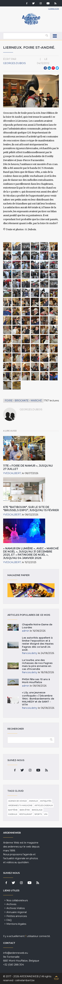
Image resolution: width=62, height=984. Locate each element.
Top (56, 979)
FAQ (9, 920)
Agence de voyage (17, 801)
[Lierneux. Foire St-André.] (7, 246)
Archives (11, 904)
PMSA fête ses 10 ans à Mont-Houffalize (36, 681)
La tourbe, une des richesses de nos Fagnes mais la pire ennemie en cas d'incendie (37, 665)
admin (25, 630)
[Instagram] (40, 4)
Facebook (45, 68)
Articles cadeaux (44, 805)
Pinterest (53, 68)
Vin (45, 814)
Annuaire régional (16, 912)
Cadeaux (12, 814)
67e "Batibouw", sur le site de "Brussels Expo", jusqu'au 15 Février (31, 508)
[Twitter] (33, 4)
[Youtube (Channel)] (48, 4)
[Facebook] (27, 4)
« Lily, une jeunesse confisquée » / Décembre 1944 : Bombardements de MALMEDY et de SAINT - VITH (38, 698)
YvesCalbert (12, 473)
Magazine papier (31, 590)
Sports (38, 814)
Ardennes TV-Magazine (20, 805)
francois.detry (29, 653)
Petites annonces (16, 916)
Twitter (57, 68)
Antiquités (45, 801)
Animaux (33, 801)
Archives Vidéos (15, 908)
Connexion (53, 9)
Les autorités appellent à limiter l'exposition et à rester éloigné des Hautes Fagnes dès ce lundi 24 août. (38, 643)
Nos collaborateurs (17, 900)
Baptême (13, 810)
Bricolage (37, 810)
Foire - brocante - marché (23, 400)
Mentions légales (16, 923)
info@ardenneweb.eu (15, 952)
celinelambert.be (25, 980)
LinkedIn (49, 68)
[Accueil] (31, 24)
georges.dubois (14, 63)
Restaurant (25, 814)
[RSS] (55, 4)
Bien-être (25, 810)
